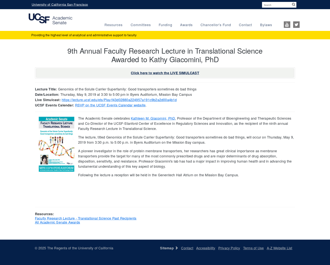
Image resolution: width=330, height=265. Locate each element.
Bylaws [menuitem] (266, 24)
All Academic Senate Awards (57, 222)
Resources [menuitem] (113, 24)
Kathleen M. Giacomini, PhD (153, 118)
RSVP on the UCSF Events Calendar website (110, 104)
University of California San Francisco (60, 4)
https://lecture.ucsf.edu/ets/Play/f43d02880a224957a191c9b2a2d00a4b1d (119, 99)
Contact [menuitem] (245, 24)
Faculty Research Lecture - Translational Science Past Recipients (86, 218)
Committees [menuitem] (141, 24)
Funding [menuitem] (165, 24)
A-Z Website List (279, 247)
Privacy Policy (229, 247)
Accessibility (205, 247)
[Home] (50, 18)
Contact (187, 247)
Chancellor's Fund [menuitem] (216, 24)
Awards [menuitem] (186, 24)
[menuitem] (291, 24)
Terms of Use (253, 247)
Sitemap (167, 248)
